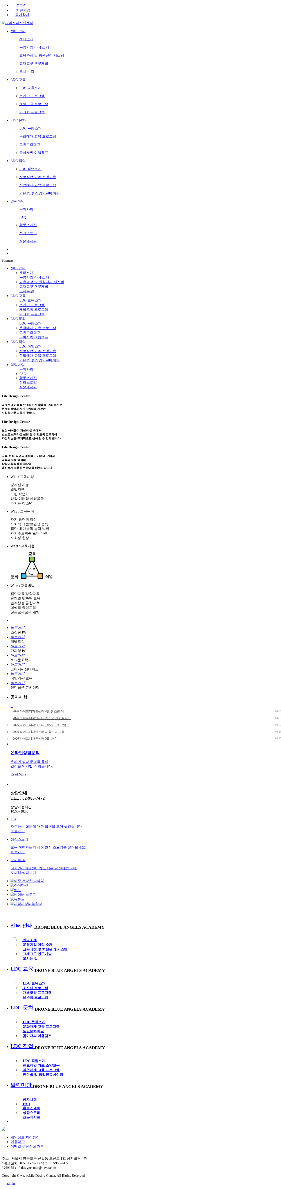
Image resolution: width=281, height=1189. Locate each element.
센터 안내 (18, 268)
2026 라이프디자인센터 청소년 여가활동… (42, 718)
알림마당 (18, 365)
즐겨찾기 (22, 15)
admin (10, 1183)
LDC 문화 (18, 319)
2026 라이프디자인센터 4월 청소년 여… (40, 711)
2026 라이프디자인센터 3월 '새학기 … (39, 738)
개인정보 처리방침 (25, 1137)
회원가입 (22, 10)
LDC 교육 (18, 296)
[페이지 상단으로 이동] (3, 1155)
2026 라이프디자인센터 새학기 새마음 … (40, 731)
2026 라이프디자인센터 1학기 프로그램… (41, 725)
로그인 (21, 5)
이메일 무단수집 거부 (27, 1146)
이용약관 (18, 1142)
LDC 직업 (18, 342)
